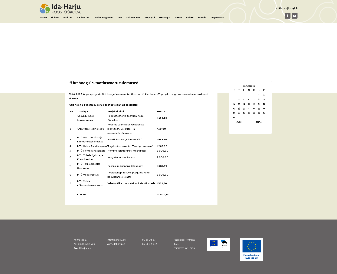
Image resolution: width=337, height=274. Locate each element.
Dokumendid (133, 17)
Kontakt (202, 17)
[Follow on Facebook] (287, 16)
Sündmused (83, 17)
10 (234, 104)
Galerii (190, 17)
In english (293, 8)
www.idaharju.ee (116, 243)
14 (254, 104)
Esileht (43, 17)
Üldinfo (55, 17)
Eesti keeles (281, 8)
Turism (178, 17)
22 (259, 108)
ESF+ (119, 17)
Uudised (67, 17)
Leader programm (103, 17)
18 (239, 108)
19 (244, 108)
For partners (217, 17)
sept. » (259, 122)
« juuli (239, 122)
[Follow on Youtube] (295, 16)
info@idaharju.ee (116, 239)
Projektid (150, 17)
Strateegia (164, 17)
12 (244, 104)
